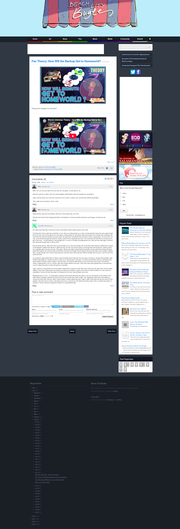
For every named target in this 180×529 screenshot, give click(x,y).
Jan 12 (37, 472)
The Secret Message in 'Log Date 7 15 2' (140, 255)
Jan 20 (37, 451)
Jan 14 (37, 467)
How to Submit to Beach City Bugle (134, 346)
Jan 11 (37, 486)
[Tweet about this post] (111, 168)
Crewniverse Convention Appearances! (136, 54)
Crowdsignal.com (140, 215)
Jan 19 (37, 454)
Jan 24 (37, 440)
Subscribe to (36, 316)
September (37, 398)
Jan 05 (37, 502)
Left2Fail (119, 400)
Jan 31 (37, 422)
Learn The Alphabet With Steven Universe (139, 323)
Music (95, 39)
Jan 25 (37, 438)
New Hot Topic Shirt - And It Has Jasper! (47, 475)
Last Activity (50, 182)
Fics (80, 39)
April (35, 411)
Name (33, 309)
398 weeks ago (46, 186)
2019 (33, 391)
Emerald (112, 162)
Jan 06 (37, 499)
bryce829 (41, 226)
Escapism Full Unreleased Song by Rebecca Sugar (139, 270)
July (35, 403)
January (36, 419)
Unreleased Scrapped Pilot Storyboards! (136, 65)
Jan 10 (37, 488)
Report (112, 204)
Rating (43, 182)
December (37, 393)
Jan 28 (37, 430)
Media (110, 39)
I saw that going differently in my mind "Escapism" (49, 480)
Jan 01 (37, 512)
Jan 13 (37, 470)
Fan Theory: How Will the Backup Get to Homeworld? (66, 61)
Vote (124, 210)
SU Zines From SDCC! (138, 309)
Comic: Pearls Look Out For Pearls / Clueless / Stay (140, 333)
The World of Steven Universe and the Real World (140, 229)
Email (60, 309)
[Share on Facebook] (107, 168)
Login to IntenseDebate (56, 306)
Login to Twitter (79, 306)
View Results (130, 215)
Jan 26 (37, 435)
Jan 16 (37, 462)
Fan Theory (54, 169)
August (36, 401)
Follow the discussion (112, 178)
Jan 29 (37, 427)
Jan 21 (37, 448)
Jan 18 (37, 456)
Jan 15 (37, 464)
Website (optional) (91, 309)
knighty (115, 391)
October (36, 396)
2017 (33, 519)
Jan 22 (37, 446)
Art (50, 39)
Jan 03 (37, 507)
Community (125, 39)
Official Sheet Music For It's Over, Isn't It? (136, 243)
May (35, 409)
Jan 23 (37, 443)
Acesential (110, 400)
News (65, 39)
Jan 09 (37, 491)
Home (35, 39)
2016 (33, 521)
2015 (33, 524)
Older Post (111, 331)
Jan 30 (37, 424)
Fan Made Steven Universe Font (140, 283)
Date (38, 182)
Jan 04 (37, 504)
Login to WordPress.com (67, 306)
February (36, 417)
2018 (33, 516)
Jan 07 (37, 496)
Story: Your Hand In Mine (42, 482)
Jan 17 (37, 459)
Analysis (40, 169)
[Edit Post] (57, 167)
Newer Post (33, 331)
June (35, 406)
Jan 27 (37, 432)
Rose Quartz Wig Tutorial (131, 298)
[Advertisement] (66, 49)
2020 (33, 388)
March (35, 414)
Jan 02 (37, 509)
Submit (140, 39)
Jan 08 (37, 493)
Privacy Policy (95, 397)
